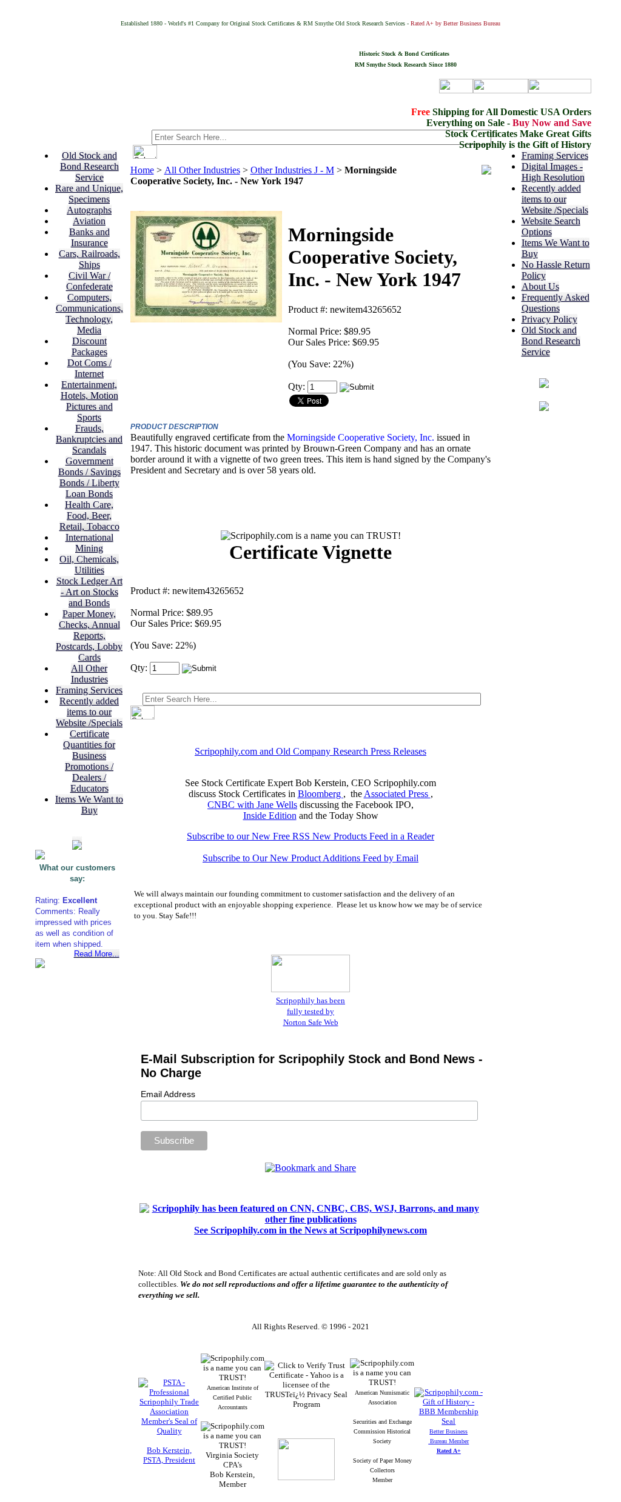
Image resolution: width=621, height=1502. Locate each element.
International (89, 537)
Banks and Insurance (89, 237)
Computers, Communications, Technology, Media (89, 313)
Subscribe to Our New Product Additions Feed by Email (310, 858)
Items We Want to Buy (89, 804)
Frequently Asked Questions (555, 302)
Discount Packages (89, 346)
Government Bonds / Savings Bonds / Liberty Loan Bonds (89, 477)
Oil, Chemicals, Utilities (89, 564)
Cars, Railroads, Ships (89, 259)
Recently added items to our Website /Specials (89, 712)
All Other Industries (89, 673)
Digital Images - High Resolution (553, 171)
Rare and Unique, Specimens (89, 193)
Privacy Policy (549, 319)
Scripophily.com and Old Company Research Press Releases (310, 751)
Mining (89, 548)
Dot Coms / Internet (89, 368)
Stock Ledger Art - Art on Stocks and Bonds (89, 592)
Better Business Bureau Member (448, 1441)
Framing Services (89, 690)
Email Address (168, 1094)
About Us (540, 286)
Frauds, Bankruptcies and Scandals (89, 439)
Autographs (89, 210)
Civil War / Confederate (89, 281)
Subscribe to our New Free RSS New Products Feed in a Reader (310, 836)
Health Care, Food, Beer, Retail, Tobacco (89, 515)
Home (142, 170)
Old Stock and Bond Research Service (89, 166)
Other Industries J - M (292, 170)
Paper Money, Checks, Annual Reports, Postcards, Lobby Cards (89, 636)
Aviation (89, 221)
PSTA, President (169, 1459)
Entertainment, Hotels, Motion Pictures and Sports (89, 400)
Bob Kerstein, (169, 1450)
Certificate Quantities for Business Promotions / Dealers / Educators (89, 761)
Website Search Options (551, 226)
